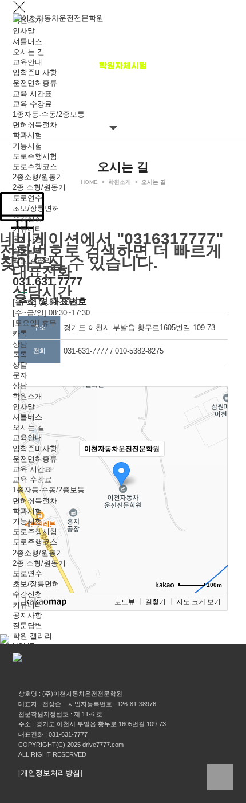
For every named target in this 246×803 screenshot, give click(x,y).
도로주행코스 (35, 166)
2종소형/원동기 (38, 177)
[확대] (213, 469)
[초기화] (213, 509)
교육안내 (27, 62)
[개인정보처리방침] (50, 773)
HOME (24, 646)
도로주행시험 (35, 156)
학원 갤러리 (32, 260)
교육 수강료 (32, 104)
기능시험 (27, 146)
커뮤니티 (27, 229)
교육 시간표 (32, 93)
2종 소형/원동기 (39, 187)
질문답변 (27, 250)
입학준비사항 (35, 72)
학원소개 (27, 396)
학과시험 (27, 135)
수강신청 (27, 218)
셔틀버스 (27, 41)
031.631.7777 (47, 281)
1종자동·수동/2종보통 (49, 114)
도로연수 (27, 198)
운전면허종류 (35, 83)
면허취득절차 (35, 124)
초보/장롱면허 (36, 208)
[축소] (213, 488)
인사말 (24, 30)
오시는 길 (29, 52)
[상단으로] (220, 777)
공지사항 (27, 239)
